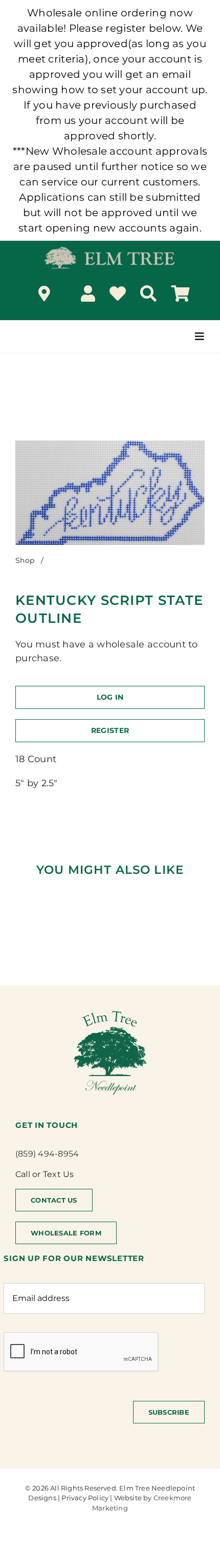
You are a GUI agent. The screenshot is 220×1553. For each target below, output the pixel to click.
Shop (24, 560)
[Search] (148, 293)
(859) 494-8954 (47, 1154)
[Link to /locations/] (44, 293)
